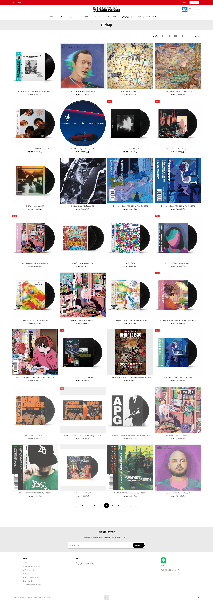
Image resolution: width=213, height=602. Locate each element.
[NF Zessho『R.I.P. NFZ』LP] (130, 123)
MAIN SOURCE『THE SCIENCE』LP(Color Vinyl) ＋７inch (82, 435)
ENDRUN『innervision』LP (35, 206)
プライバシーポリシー (30, 570)
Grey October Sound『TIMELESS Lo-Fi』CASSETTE (178, 206)
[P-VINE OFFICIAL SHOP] (106, 9)
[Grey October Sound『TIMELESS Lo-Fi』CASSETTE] (178, 181)
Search (25, 563)
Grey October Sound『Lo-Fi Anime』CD (178, 435)
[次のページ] (137, 505)
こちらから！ (110, 2)
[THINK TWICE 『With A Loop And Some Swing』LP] (130, 295)
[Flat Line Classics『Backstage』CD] (83, 181)
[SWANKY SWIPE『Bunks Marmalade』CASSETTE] (130, 467)
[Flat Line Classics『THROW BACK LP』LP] (35, 123)
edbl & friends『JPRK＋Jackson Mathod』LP (178, 263)
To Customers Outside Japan (149, 17)
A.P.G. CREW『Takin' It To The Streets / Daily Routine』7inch (130, 435)
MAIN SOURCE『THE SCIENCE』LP (35, 435)
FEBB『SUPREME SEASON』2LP (82, 263)
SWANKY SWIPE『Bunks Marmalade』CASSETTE (130, 492)
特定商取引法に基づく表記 (32, 566)
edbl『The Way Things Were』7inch (83, 91)
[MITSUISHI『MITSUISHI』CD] (130, 66)
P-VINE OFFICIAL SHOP (30, 597)
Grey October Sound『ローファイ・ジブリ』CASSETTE (35, 377)
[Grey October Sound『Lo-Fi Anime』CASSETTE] (83, 295)
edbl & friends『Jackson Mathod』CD (177, 492)
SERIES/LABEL (111, 17)
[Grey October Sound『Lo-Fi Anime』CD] (178, 409)
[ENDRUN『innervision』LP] (35, 181)
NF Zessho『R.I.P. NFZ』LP (130, 149)
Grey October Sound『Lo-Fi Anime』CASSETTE (82, 320)
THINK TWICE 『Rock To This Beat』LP (35, 320)
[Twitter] (81, 563)
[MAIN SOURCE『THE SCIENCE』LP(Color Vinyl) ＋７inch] (83, 409)
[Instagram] (85, 563)
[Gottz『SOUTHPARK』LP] (83, 467)
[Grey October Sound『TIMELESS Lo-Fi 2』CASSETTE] (130, 181)
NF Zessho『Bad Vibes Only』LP (177, 149)
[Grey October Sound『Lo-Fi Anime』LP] (35, 238)
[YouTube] (93, 563)
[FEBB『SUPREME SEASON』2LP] (83, 238)
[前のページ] (75, 505)
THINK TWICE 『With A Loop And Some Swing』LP (130, 320)
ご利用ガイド (127, 17)
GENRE (73, 17)
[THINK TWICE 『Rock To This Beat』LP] (35, 295)
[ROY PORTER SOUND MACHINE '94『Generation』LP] (35, 66)
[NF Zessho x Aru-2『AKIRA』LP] (83, 352)
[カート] (199, 9)
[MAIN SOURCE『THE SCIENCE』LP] (35, 409)
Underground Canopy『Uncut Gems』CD (178, 91)
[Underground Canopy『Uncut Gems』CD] (178, 66)
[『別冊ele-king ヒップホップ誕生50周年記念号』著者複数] (130, 352)
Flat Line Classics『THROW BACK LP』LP (35, 149)
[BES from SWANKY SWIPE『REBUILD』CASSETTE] (35, 467)
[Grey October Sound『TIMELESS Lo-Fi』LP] (178, 352)
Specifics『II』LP (130, 263)
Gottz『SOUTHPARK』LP (82, 492)
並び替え (197, 36)
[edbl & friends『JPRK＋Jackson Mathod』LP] (178, 238)
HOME (51, 17)
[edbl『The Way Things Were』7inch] (83, 66)
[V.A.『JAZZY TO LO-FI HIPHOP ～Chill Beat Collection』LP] (178, 295)
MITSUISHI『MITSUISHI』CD (130, 91)
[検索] (190, 9)
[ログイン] (194, 9)
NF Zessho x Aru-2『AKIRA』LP (82, 377)
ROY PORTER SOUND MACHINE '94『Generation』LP (35, 91)
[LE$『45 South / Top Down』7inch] (83, 123)
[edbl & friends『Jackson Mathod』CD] (178, 467)
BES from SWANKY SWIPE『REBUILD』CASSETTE (35, 492)
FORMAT (97, 17)
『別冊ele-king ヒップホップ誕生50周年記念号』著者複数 (130, 377)
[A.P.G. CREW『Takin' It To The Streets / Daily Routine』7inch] (130, 409)
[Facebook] (78, 563)
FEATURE (85, 17)
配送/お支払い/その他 (30, 577)
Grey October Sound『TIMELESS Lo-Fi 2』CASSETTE (130, 206)
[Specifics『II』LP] (130, 238)
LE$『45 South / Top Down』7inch (82, 149)
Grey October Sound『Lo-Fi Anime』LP (35, 263)
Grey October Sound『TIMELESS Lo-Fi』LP (178, 377)
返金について (27, 581)
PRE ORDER (62, 17)
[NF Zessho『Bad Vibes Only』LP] (178, 123)
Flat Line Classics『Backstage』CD (82, 206)
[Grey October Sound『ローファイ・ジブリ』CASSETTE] (35, 352)
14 (130, 505)
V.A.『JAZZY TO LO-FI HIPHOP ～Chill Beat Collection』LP (178, 320)
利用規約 (26, 574)
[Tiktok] (89, 563)
